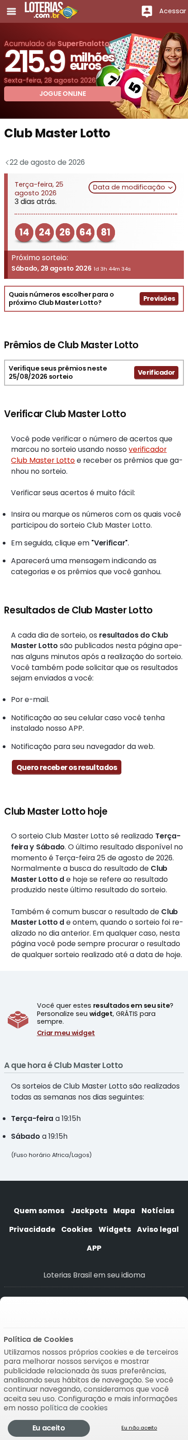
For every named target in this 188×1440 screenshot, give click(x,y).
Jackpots (89, 1210)
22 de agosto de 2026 (46, 162)
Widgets (115, 1229)
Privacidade (32, 1229)
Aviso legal (158, 1229)
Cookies (76, 1229)
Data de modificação (130, 187)
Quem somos (39, 1210)
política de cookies (74, 1408)
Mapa (124, 1210)
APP (94, 1248)
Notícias (157, 1210)
